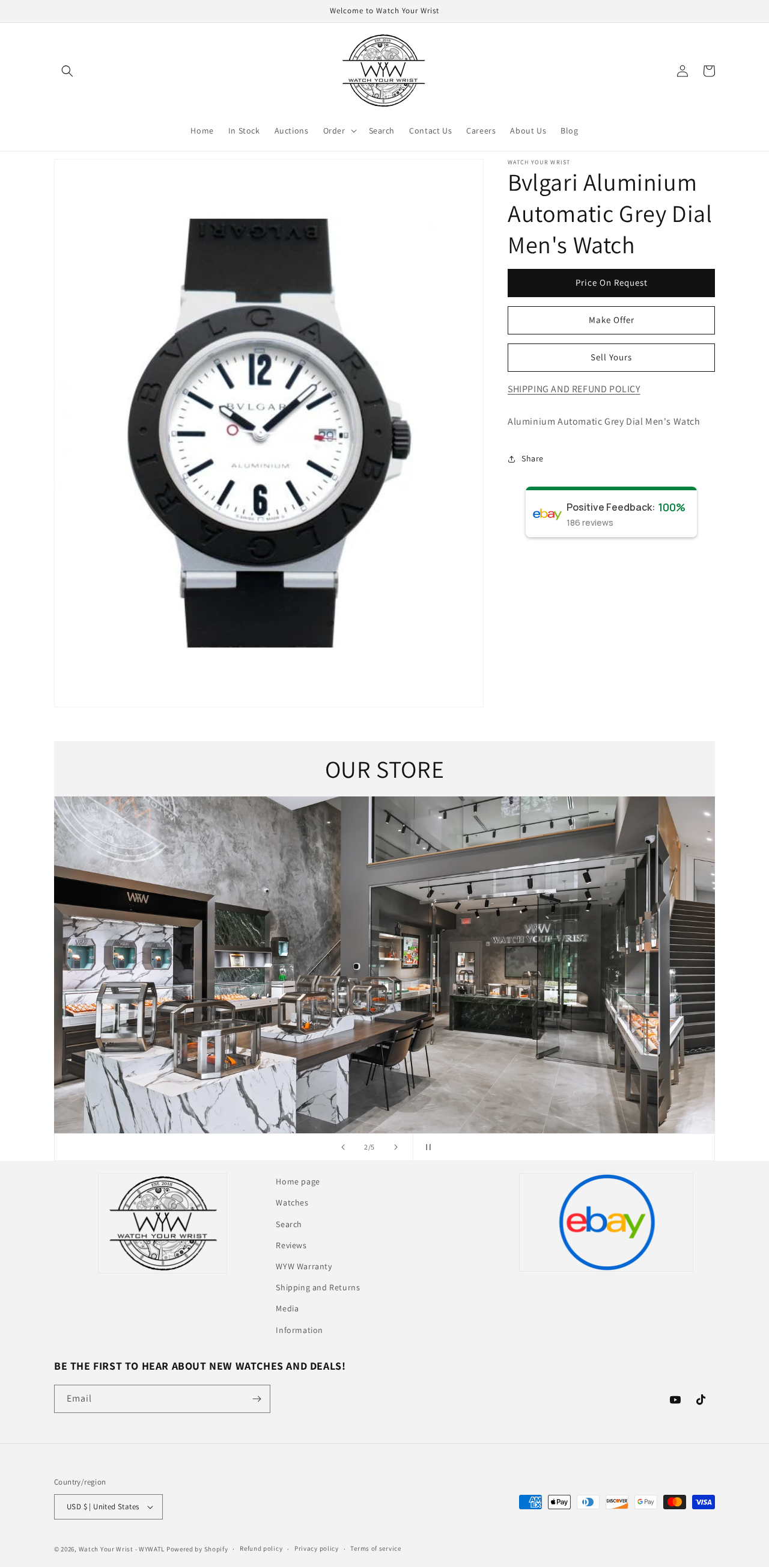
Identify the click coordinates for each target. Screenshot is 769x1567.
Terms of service (375, 1548)
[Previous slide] (343, 1147)
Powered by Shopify (197, 1549)
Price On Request (612, 282)
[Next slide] (396, 1147)
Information (299, 1330)
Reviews (291, 1245)
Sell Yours (611, 357)
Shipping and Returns (318, 1287)
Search (289, 1224)
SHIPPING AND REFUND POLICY (574, 389)
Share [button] (532, 458)
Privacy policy (316, 1548)
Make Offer (611, 319)
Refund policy (261, 1548)
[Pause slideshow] (426, 1147)
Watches (292, 1202)
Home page (298, 1181)
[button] (67, 71)
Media (287, 1308)
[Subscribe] (256, 1399)
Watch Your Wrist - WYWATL (122, 1549)
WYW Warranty (304, 1266)
